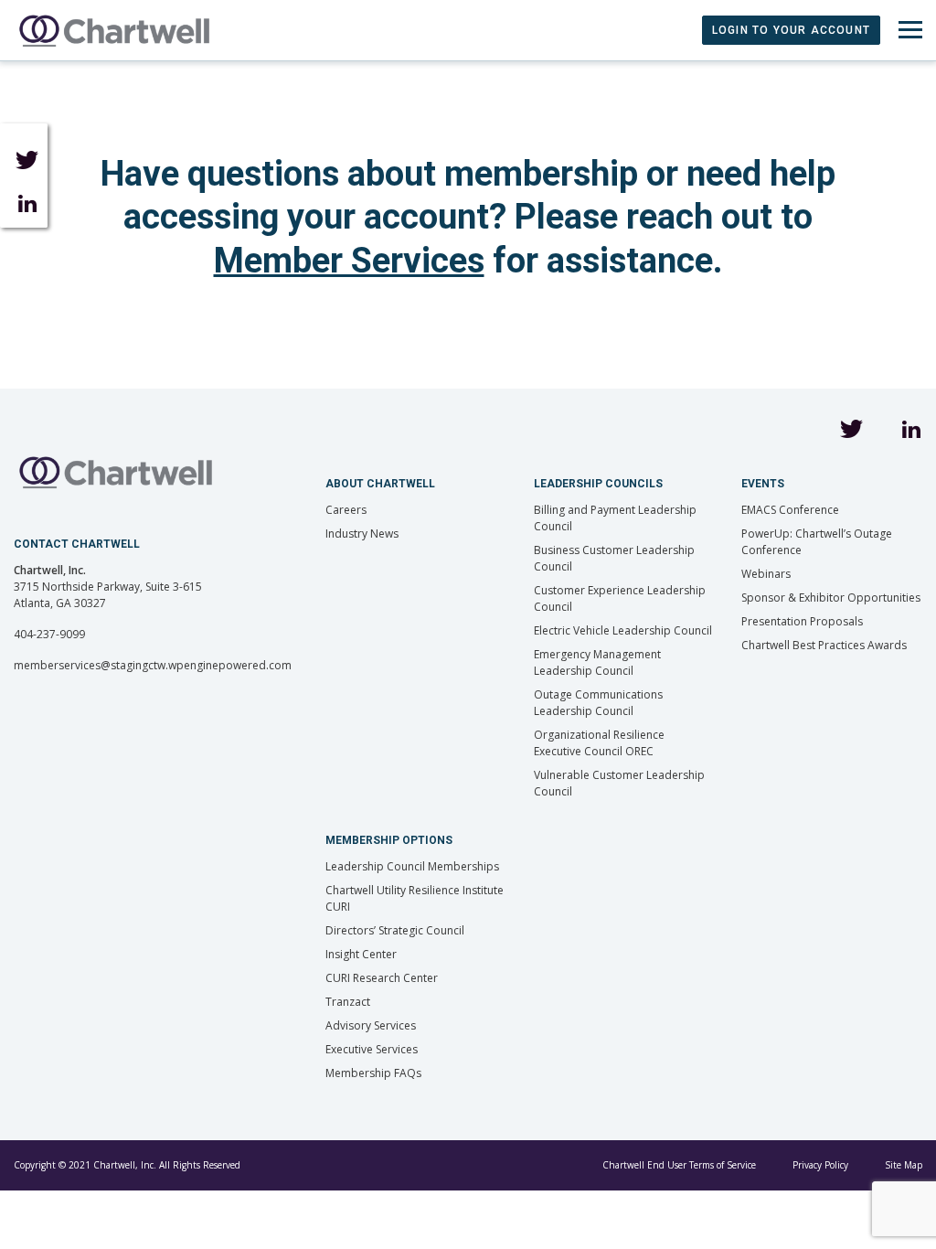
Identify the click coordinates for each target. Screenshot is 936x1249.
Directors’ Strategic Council (394, 930)
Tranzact (347, 1001)
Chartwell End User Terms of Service (679, 1164)
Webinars (766, 574)
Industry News (362, 533)
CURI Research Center (381, 978)
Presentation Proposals (802, 621)
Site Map (903, 1164)
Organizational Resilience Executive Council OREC (599, 743)
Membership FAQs (373, 1073)
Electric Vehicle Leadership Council (623, 630)
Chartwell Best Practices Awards (824, 645)
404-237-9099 (49, 634)
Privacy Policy (820, 1164)
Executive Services (371, 1049)
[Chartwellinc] (114, 30)
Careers (346, 510)
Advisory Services (370, 1025)
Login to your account (791, 30)
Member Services (349, 260)
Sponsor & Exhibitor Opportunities (830, 597)
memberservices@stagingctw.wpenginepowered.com (153, 665)
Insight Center (361, 954)
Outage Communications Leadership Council (598, 703)
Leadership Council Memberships (412, 866)
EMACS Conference (790, 510)
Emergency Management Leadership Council (597, 662)
